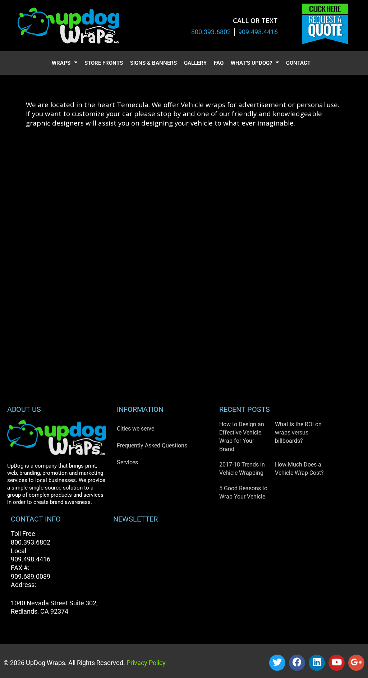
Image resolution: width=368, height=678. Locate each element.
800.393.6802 (211, 32)
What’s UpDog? (251, 63)
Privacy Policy (145, 662)
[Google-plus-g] (356, 663)
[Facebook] (297, 663)
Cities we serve (135, 428)
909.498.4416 (258, 32)
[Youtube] (336, 663)
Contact (298, 63)
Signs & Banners (153, 63)
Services (127, 462)
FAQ (219, 63)
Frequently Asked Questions (152, 445)
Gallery (195, 63)
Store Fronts (103, 63)
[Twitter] (277, 663)
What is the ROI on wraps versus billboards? (298, 432)
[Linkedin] (317, 663)
